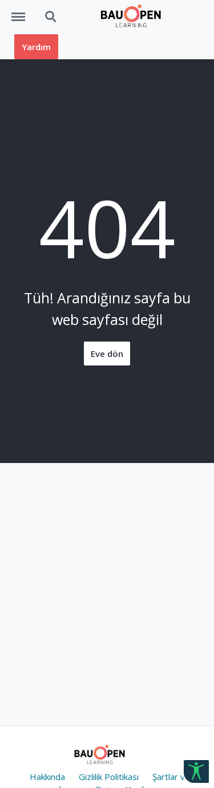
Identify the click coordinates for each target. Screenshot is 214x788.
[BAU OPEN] (133, 17)
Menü (22, 11)
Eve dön (107, 353)
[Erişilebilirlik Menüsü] (196, 771)
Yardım (36, 46)
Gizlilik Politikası (109, 776)
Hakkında (47, 776)
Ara (45, 11)
